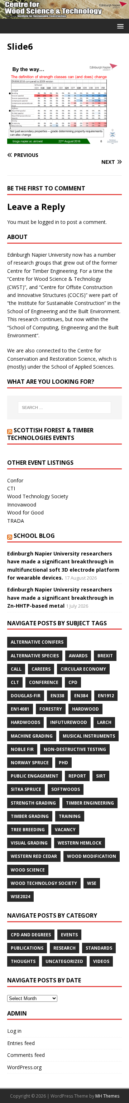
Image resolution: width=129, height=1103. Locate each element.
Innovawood (21, 504)
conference (43, 682)
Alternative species (35, 656)
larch (104, 722)
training (70, 816)
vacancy (65, 830)
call (16, 669)
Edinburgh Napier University (39, 254)
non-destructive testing (75, 749)
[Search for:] (64, 407)
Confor (15, 480)
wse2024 (20, 896)
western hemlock (79, 843)
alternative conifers (37, 642)
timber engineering (90, 803)
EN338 (57, 696)
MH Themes (107, 1096)
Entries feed (21, 1043)
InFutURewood (68, 722)
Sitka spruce (26, 789)
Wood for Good (25, 512)
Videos (101, 961)
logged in (48, 222)
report (77, 776)
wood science (28, 870)
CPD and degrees (31, 935)
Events (69, 935)
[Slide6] (64, 141)
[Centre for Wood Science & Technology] (64, 14)
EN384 (81, 696)
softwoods (65, 789)
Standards (99, 948)
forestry (50, 709)
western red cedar (34, 856)
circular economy (83, 669)
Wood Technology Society (37, 496)
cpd (72, 682)
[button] (119, 26)
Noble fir (22, 749)
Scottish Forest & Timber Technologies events (50, 434)
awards (78, 656)
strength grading (33, 803)
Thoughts (23, 961)
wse (91, 883)
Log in (14, 1030)
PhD (63, 763)
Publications (27, 948)
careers (41, 669)
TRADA (15, 520)
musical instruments (89, 736)
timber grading (30, 816)
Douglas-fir (25, 696)
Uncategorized (64, 961)
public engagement (34, 776)
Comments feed (26, 1055)
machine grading (32, 736)
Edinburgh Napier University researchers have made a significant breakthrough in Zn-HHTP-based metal (60, 597)
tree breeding (28, 830)
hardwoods (25, 722)
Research (64, 948)
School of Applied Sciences (82, 366)
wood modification (91, 856)
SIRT (101, 776)
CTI (11, 488)
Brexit (105, 656)
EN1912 (106, 696)
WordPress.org (24, 1067)
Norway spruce (30, 763)
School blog (34, 536)
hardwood (85, 709)
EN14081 (20, 709)
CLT (15, 682)
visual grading (29, 843)
